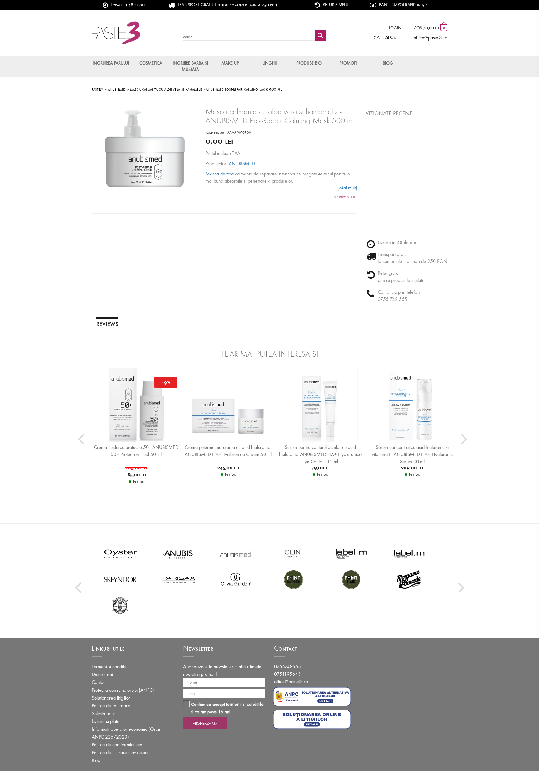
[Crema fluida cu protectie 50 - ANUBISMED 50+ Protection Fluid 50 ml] (136, 404)
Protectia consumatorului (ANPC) (123, 690)
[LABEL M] (351, 554)
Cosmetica (150, 63)
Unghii (269, 63)
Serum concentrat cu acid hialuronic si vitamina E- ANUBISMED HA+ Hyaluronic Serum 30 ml (412, 454)
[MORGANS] (409, 579)
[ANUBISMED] (236, 554)
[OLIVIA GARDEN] (236, 579)
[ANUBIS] (178, 554)
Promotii (348, 63)
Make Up (230, 63)
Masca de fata (220, 174)
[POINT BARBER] (294, 579)
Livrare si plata (105, 721)
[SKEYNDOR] (120, 579)
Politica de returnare (111, 706)
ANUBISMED (242, 163)
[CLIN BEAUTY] (294, 554)
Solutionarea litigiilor (111, 698)
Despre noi (102, 674)
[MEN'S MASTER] (120, 605)
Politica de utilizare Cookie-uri (120, 752)
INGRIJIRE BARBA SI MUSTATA (190, 66)
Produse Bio (309, 63)
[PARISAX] (178, 579)
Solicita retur (103, 713)
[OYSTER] (120, 554)
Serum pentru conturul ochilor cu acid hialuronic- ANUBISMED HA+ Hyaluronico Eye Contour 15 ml (320, 454)
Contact (99, 682)
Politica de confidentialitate (117, 745)
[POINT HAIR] (351, 579)
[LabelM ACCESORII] (409, 554)
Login (395, 28)
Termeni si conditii (109, 667)
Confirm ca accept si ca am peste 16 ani (227, 708)
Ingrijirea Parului (111, 63)
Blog (388, 63)
